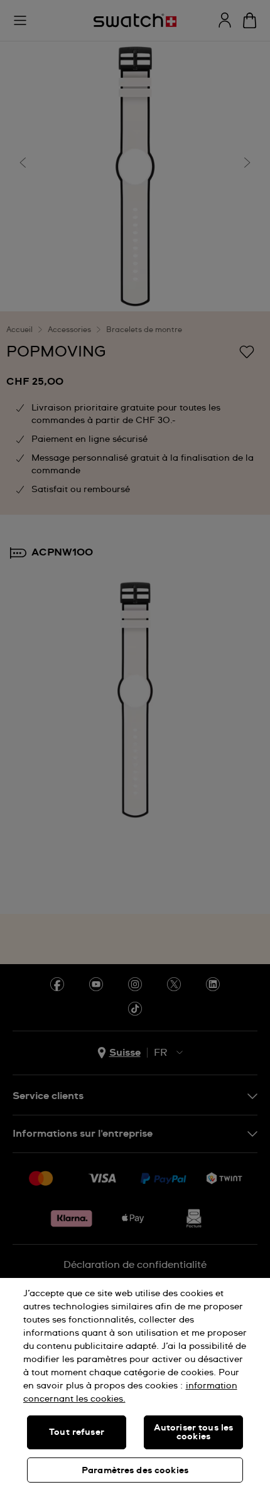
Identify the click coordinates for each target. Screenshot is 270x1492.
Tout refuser (76, 1432)
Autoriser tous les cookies (194, 1432)
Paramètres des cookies (135, 1470)
